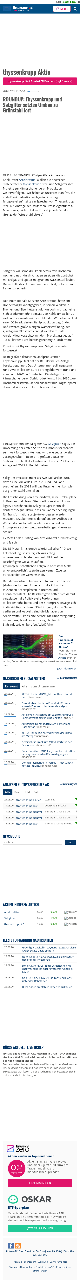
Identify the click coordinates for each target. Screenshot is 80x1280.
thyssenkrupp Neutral (29, 812)
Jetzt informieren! (67, 668)
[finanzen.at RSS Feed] (18, 1246)
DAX (71, 2)
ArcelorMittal (27, 180)
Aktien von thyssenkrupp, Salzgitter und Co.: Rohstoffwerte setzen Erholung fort (47, 716)
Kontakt (18, 1261)
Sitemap (13, 1267)
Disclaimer (41, 1267)
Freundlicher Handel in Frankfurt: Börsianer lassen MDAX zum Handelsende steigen (46, 704)
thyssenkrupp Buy (26, 806)
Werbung (43, 1261)
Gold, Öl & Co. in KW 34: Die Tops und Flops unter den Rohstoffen (46, 979)
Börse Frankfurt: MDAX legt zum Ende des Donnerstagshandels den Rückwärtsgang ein (49, 752)
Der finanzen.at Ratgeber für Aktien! (66, 641)
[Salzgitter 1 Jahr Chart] (70, 918)
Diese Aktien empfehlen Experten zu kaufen (47, 987)
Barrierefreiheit (58, 1261)
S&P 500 (42, 1254)
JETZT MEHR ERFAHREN (40, 1228)
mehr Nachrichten (68, 678)
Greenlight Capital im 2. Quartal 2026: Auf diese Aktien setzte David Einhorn (49, 949)
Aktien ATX (11, 1251)
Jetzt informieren (40, 1183)
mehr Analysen (70, 784)
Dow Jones (45, 1251)
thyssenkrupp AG (14, 924)
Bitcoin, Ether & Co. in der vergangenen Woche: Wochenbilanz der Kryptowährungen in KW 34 (47, 969)
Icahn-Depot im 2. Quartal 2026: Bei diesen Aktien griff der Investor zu (48, 958)
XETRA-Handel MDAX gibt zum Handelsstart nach (47, 695)
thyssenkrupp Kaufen (28, 800)
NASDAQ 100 (59, 1251)
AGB (51, 1267)
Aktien (62, 657)
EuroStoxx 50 (31, 1251)
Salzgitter (54, 444)
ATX (48, 2)
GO (70, 842)
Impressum (30, 1261)
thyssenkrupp (32, 184)
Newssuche (11, 836)
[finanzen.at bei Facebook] (11, 1246)
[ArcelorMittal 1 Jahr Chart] (71, 912)
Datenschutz (27, 1267)
